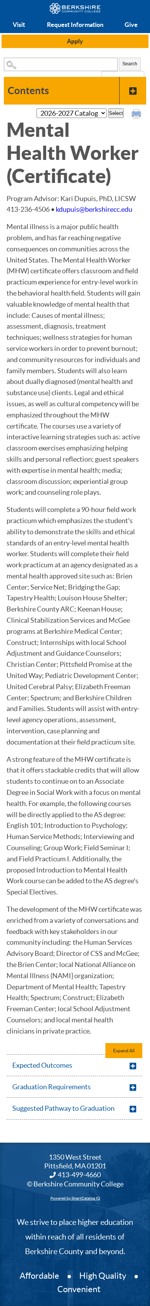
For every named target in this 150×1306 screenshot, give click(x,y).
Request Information (75, 24)
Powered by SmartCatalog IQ (75, 1198)
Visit (19, 24)
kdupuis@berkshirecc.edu (94, 209)
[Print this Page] (137, 115)
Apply (75, 41)
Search (129, 63)
